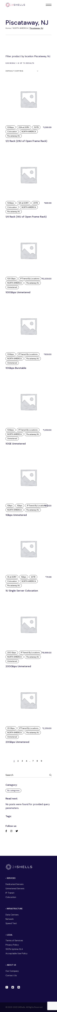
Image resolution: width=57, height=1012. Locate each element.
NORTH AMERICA (29, 131)
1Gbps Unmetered (16, 515)
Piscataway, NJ (13, 136)
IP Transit (10, 892)
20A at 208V (24, 127)
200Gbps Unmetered (18, 666)
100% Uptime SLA (14, 949)
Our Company (12, 971)
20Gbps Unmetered (17, 742)
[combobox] (22, 71)
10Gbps (10, 127)
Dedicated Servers (15, 884)
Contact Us (11, 975)
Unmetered (12, 287)
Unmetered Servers (15, 888)
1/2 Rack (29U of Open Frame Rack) (26, 141)
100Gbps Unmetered (18, 292)
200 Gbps (11, 652)
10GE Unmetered (16, 443)
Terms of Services (14, 940)
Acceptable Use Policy (16, 953)
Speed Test (11, 923)
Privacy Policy (12, 944)
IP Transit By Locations (29, 278)
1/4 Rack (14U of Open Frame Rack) (26, 216)
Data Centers (12, 914)
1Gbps (9, 505)
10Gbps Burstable (16, 368)
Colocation (12, 131)
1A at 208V (11, 577)
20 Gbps (11, 728)
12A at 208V (24, 203)
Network (10, 919)
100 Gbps (11, 278)
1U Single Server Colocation (22, 590)
